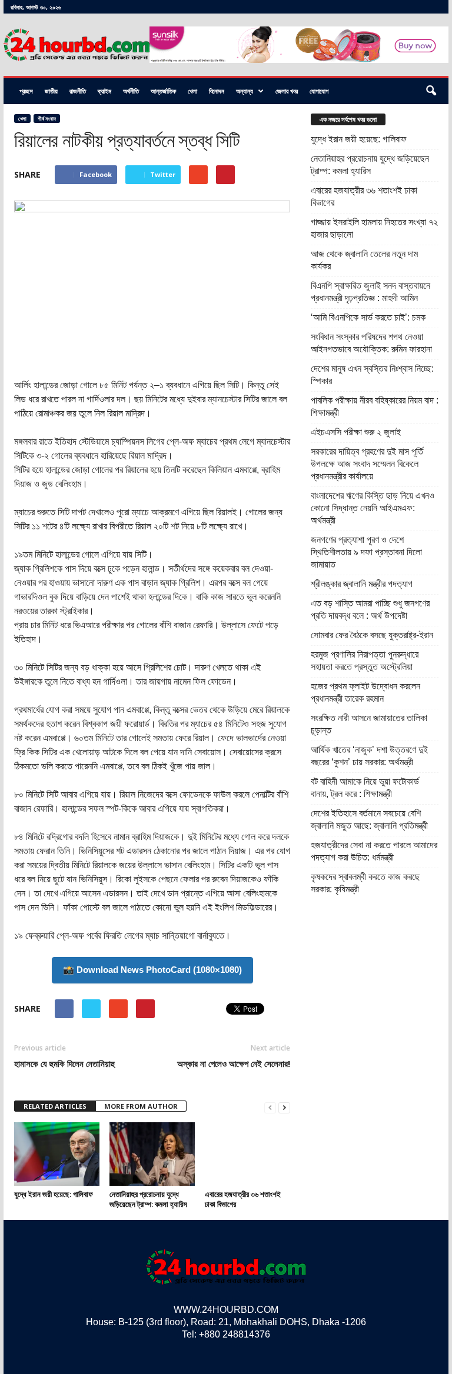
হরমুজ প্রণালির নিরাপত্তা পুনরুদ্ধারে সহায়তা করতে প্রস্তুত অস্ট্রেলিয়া (364, 660)
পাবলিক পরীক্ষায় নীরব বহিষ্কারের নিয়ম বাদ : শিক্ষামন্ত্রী (374, 406)
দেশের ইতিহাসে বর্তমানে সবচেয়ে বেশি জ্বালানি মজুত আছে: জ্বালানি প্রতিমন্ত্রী (369, 819)
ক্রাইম (104, 90)
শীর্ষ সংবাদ (47, 118)
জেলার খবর (286, 90)
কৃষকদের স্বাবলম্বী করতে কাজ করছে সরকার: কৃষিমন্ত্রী (365, 883)
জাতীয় (51, 90)
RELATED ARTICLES (55, 1106)
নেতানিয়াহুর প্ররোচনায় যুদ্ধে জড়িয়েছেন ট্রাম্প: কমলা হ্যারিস (148, 1199)
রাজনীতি (77, 90)
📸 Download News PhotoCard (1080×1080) (152, 970)
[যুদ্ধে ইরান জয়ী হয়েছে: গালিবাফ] (56, 1154)
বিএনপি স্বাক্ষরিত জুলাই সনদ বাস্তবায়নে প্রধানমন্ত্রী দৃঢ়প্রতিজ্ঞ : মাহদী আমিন (370, 292)
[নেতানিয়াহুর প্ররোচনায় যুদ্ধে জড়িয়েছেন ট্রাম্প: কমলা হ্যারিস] (152, 1154)
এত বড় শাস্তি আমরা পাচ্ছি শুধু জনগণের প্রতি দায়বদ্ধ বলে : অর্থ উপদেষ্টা (370, 609)
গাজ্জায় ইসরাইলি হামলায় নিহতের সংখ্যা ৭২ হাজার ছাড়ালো (374, 228)
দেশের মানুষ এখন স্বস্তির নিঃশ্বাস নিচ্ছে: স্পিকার (372, 374)
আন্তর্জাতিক (163, 90)
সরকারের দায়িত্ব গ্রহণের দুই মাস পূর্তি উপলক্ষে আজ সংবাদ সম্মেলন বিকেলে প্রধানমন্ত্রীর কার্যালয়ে (367, 463)
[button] (431, 91)
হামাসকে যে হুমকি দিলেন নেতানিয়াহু (64, 1063)
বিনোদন (216, 90)
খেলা (192, 90)
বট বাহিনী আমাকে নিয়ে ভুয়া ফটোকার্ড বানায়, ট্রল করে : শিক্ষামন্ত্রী (365, 787)
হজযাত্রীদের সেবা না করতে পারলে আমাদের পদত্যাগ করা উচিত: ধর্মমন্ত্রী (374, 851)
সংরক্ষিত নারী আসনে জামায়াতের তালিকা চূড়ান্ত (369, 724)
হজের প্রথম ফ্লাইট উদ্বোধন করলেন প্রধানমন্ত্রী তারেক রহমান (365, 692)
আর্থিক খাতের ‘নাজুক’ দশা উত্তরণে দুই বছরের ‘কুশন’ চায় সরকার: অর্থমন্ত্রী (369, 756)
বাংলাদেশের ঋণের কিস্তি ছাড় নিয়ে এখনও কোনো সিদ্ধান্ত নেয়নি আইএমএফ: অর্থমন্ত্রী (372, 508)
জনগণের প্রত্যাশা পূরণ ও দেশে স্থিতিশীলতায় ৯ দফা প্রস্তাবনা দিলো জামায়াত (366, 552)
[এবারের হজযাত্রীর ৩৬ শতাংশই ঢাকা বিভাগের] (247, 1154)
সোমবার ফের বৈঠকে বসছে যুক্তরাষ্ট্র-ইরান (372, 635)
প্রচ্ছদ (26, 90)
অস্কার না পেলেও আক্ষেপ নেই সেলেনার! (233, 1063)
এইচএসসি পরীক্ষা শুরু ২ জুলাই (356, 432)
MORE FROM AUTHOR (141, 1106)
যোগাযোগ (319, 90)
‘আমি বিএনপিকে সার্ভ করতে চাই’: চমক (368, 317)
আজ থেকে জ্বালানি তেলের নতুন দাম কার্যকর (364, 260)
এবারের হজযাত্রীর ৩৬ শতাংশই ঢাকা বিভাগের (243, 1199)
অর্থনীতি (131, 90)
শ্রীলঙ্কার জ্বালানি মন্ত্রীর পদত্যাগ (362, 584)
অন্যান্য (244, 90)
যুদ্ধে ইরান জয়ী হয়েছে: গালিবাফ (53, 1194)
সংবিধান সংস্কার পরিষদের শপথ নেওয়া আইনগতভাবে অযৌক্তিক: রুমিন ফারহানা (371, 343)
